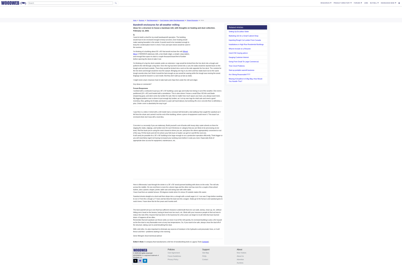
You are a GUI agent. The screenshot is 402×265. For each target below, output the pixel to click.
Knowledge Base (388, 3)
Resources (325, 3)
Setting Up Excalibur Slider (239, 31)
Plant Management (152, 20)
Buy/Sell (373, 3)
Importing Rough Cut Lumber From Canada (245, 40)
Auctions (240, 263)
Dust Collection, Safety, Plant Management (172, 20)
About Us (240, 256)
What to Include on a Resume (240, 49)
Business (141, 20)
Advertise (240, 259)
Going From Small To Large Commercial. (244, 62)
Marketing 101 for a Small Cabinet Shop (243, 36)
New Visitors (241, 253)
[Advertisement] (201, 12)
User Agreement (174, 253)
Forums (357, 3)
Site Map (205, 253)
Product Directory (342, 3)
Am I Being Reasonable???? (239, 74)
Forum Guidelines (174, 256)
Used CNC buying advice (238, 53)
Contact (205, 259)
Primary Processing (192, 20)
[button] (135, 261)
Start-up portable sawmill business (241, 70)
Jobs (366, 3)
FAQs (204, 256)
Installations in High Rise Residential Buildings (246, 44)
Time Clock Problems (237, 66)
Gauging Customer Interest (239, 57)
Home (135, 20)
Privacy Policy (173, 259)
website (205, 242)
